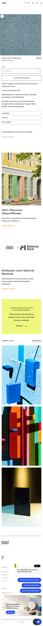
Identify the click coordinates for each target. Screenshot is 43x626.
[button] (33, 3)
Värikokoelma (8, 226)
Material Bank (8, 289)
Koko (3, 67)
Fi (25, 3)
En (29, 3)
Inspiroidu (36, 341)
